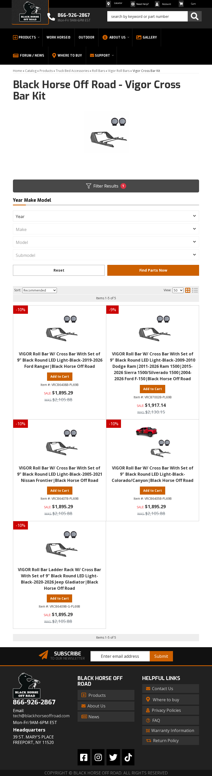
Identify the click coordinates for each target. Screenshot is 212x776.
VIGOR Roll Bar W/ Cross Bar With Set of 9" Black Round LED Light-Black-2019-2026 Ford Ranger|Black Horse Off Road (59, 360)
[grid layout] (188, 290)
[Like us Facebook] (84, 757)
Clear (59, 270)
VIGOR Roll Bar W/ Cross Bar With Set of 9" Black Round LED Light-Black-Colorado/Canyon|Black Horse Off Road (152, 474)
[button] (154, 16)
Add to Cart (59, 376)
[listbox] (106, 216)
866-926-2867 (34, 702)
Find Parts (153, 270)
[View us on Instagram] (98, 757)
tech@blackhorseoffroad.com (41, 716)
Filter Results (108, 186)
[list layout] (195, 290)
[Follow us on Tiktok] (128, 757)
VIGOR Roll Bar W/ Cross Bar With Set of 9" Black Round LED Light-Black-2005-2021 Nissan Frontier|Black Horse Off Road (59, 474)
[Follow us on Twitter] (113, 757)
